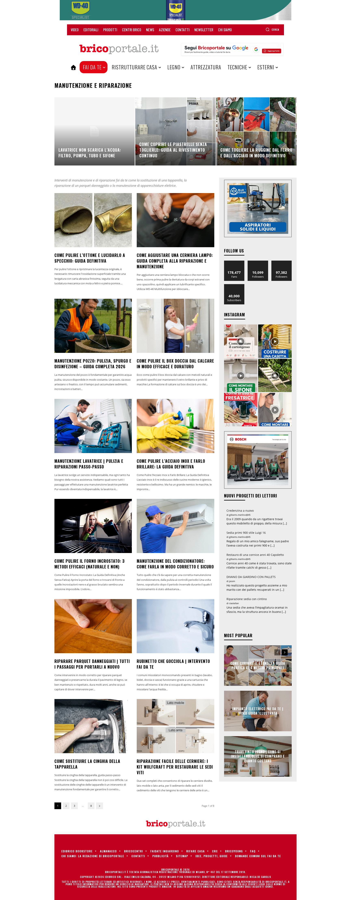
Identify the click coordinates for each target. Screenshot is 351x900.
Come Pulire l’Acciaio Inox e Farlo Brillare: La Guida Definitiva (171, 464)
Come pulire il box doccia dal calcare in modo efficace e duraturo (175, 363)
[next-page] (99, 805)
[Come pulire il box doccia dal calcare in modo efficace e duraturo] (175, 326)
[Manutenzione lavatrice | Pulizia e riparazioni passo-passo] (93, 426)
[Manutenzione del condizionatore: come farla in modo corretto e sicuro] (175, 526)
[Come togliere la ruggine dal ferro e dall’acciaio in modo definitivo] (256, 131)
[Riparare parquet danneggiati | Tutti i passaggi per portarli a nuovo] (93, 626)
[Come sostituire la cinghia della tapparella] (93, 726)
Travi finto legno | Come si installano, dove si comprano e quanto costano (258, 756)
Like (234, 262)
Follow (258, 262)
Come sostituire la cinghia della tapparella (87, 764)
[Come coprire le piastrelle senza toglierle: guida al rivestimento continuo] (175, 131)
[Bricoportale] (119, 49)
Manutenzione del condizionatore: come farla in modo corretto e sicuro (175, 564)
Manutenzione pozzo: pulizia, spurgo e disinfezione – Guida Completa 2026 (92, 363)
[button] (272, 29)
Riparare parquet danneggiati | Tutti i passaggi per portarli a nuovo (92, 664)
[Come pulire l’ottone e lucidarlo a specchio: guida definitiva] (93, 220)
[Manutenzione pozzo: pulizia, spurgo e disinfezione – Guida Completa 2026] (93, 326)
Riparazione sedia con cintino (246, 599)
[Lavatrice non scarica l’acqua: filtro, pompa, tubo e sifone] (94, 131)
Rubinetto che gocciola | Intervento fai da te (173, 664)
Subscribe (234, 285)
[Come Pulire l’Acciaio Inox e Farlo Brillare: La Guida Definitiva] (175, 426)
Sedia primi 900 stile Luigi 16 (246, 533)
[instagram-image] (241, 341)
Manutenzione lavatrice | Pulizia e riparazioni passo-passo (88, 464)
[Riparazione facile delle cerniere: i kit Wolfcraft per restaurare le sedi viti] (175, 726)
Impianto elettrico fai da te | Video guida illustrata (257, 710)
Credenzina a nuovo (240, 510)
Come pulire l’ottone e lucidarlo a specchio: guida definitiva (89, 258)
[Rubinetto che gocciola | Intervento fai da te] (175, 626)
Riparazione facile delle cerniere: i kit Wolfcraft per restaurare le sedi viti (175, 766)
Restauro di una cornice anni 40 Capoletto (255, 555)
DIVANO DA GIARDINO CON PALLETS (251, 577)
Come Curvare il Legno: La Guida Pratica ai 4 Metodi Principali (257, 665)
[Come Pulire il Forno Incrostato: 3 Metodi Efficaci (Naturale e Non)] (93, 526)
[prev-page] (277, 652)
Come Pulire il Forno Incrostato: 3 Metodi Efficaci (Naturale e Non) (89, 564)
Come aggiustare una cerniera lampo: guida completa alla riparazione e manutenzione (175, 261)
